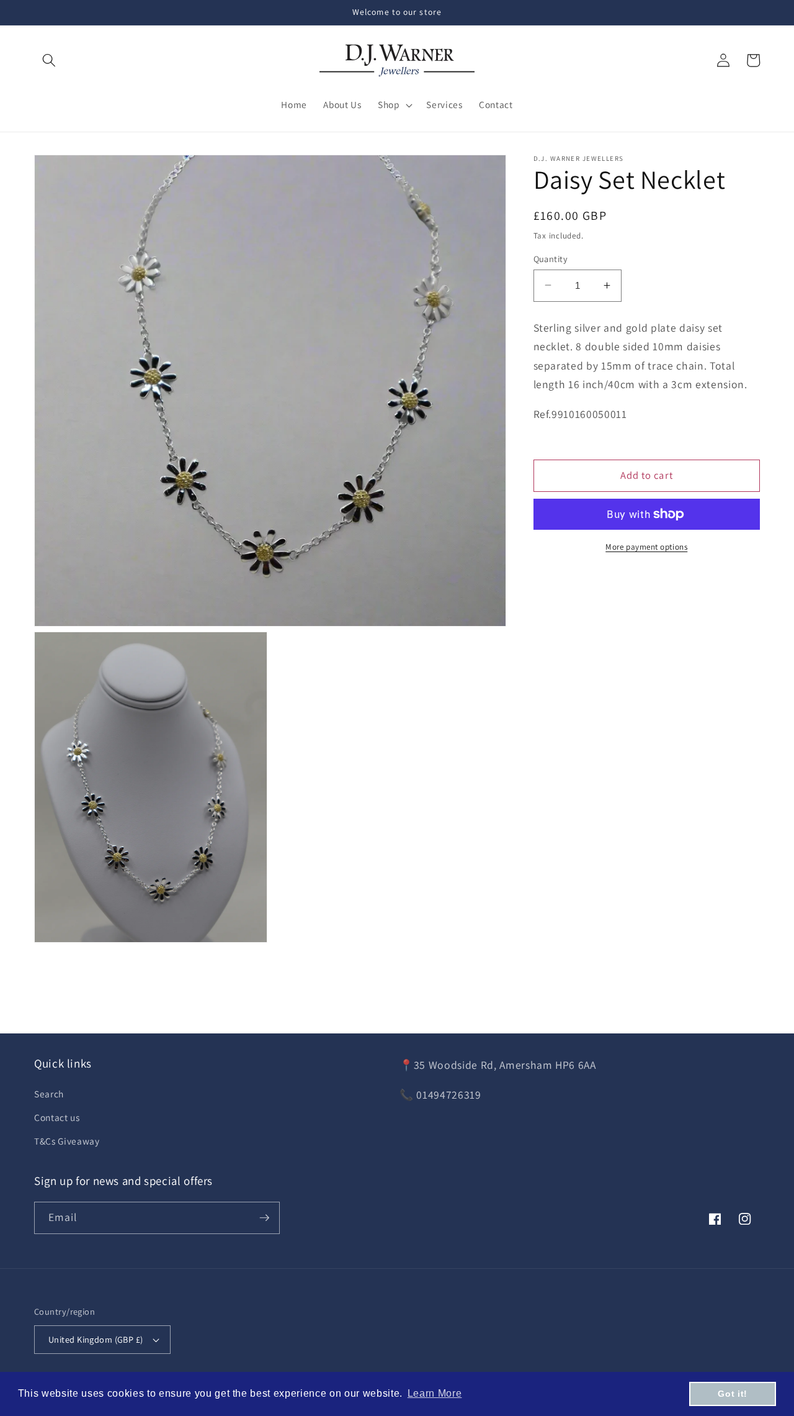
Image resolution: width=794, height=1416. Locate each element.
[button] (49, 60)
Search (49, 1093)
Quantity (550, 258)
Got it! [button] (732, 1394)
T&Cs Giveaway (67, 1141)
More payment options (646, 547)
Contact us (57, 1117)
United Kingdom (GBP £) (95, 1339)
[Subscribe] (264, 1218)
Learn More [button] (435, 1393)
